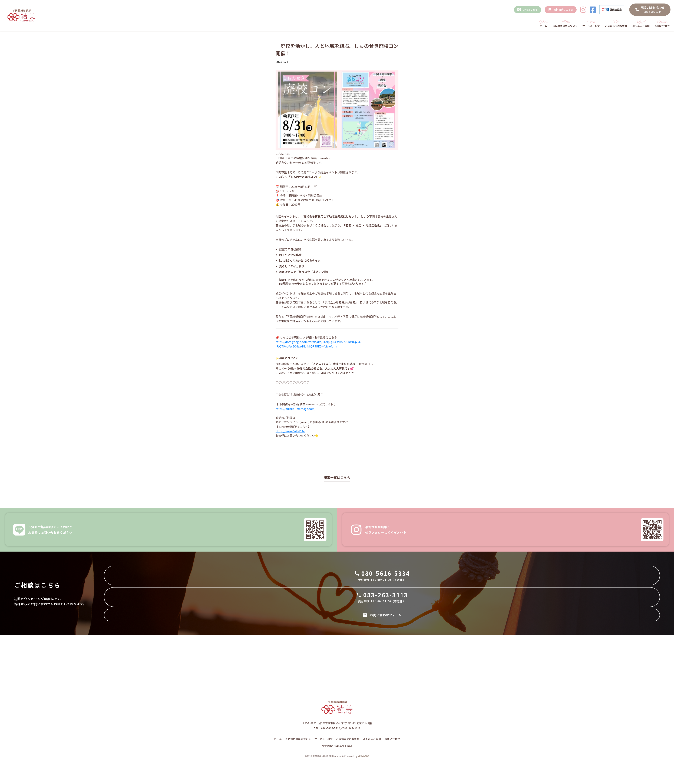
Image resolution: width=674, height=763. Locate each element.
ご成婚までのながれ (347, 739)
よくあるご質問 (372, 739)
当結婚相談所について (298, 739)
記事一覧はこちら (337, 477)
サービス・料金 (324, 739)
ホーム (278, 739)
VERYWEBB (363, 756)
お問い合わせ (392, 739)
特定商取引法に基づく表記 (337, 746)
